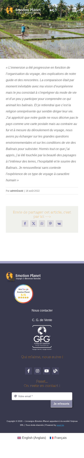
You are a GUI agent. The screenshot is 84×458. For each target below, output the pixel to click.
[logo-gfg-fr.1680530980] (42, 326)
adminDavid (16, 190)
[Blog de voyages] (55, 370)
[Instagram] (37, 370)
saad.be (60, 425)
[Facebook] (28, 370)
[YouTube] (46, 370)
